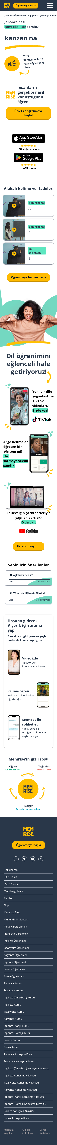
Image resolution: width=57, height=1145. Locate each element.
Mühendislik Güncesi (16, 919)
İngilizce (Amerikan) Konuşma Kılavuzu (26, 1068)
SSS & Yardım (11, 884)
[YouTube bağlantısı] (32, 858)
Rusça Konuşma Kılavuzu (18, 1118)
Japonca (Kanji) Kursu (16, 1026)
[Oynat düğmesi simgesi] (14, 206)
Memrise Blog (12, 912)
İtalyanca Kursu (13, 1019)
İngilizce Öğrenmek (15, 941)
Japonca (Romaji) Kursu (43, 15)
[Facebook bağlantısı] (16, 858)
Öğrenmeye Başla (26, 5)
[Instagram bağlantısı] (40, 858)
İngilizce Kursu (12, 1004)
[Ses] (12, 63)
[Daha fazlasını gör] (50, 5)
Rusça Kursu (11, 1047)
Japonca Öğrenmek (15, 15)
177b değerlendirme (28, 148)
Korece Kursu (12, 1040)
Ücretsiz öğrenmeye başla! (28, 113)
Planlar (8, 898)
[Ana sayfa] (10, 95)
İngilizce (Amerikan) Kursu (19, 997)
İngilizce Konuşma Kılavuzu (20, 1075)
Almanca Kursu (13, 983)
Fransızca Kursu (13, 990)
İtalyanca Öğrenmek (15, 955)
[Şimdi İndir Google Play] (29, 157)
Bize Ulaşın (10, 877)
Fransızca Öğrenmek (16, 933)
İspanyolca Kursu (14, 1011)
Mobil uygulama (13, 891)
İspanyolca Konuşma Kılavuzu (21, 1082)
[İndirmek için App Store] (28, 138)
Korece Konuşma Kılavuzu (19, 1111)
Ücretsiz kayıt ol (28, 546)
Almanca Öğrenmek (15, 926)
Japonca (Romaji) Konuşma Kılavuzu (25, 1104)
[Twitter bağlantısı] (24, 858)
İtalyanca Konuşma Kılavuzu (20, 1089)
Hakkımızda (11, 870)
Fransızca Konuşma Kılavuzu (20, 1061)
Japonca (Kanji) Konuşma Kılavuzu (24, 1097)
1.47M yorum (28, 168)
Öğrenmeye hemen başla (28, 277)
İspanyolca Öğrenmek (16, 948)
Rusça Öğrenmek (14, 976)
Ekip (6, 905)
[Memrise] (7, 5)
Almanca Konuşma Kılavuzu (20, 1054)
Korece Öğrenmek (14, 969)
